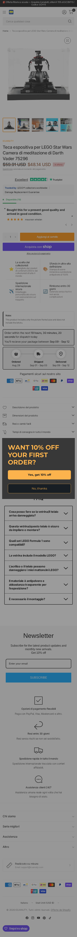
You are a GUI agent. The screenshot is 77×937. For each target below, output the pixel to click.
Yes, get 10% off (39, 474)
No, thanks (39, 488)
